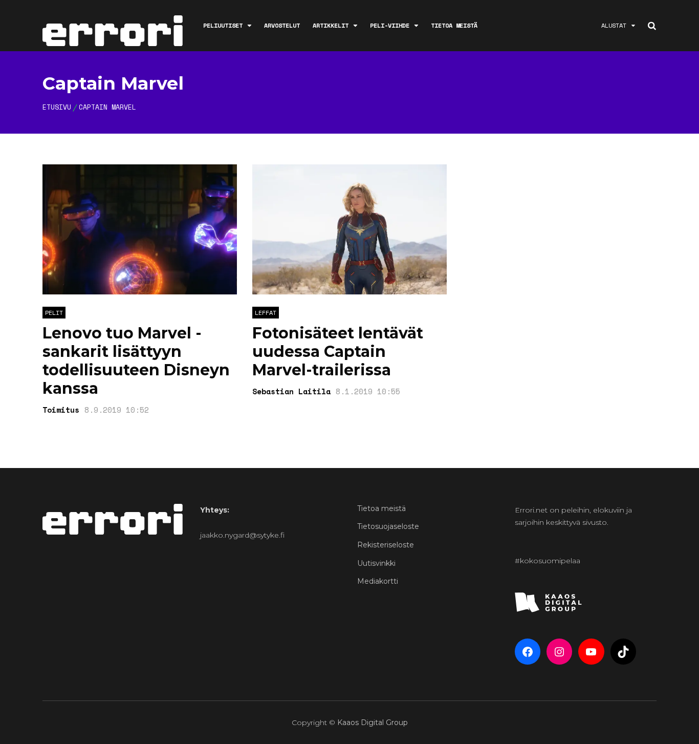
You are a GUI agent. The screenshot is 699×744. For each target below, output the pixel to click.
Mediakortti (377, 581)
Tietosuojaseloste (388, 526)
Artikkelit (330, 25)
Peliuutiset (223, 25)
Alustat (613, 25)
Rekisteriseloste (385, 544)
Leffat (265, 312)
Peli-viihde (389, 25)
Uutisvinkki (376, 563)
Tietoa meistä (454, 25)
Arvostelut (282, 25)
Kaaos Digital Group (372, 722)
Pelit (54, 312)
